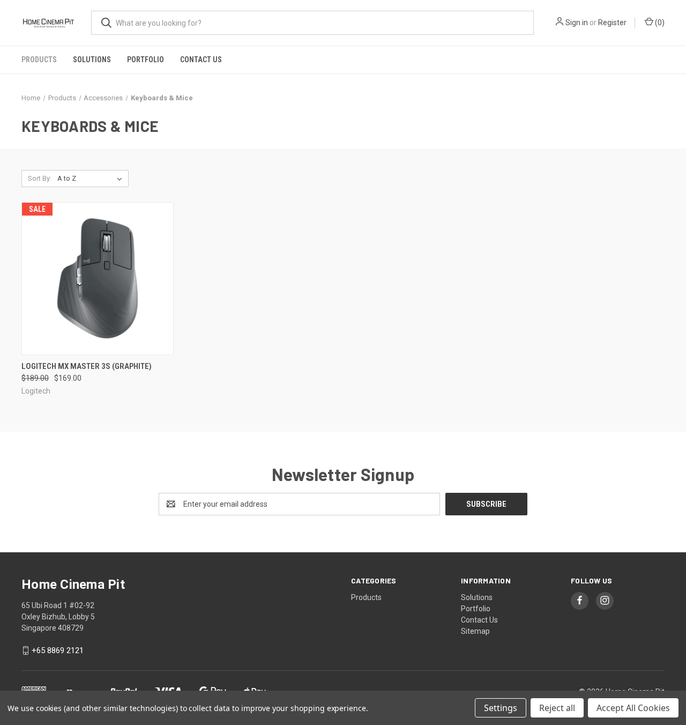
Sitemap (475, 631)
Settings (500, 708)
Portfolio (145, 59)
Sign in (576, 22)
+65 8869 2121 (58, 650)
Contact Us (201, 59)
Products (39, 59)
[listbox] (92, 179)
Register (612, 22)
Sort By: (39, 178)
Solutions (92, 59)
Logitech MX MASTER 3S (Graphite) (86, 366)
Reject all (557, 708)
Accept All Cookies (633, 708)
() (659, 22)
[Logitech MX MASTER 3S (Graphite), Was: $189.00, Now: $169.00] (98, 278)
